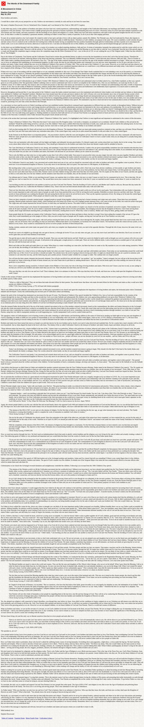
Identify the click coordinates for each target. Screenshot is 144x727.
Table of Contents (7, 718)
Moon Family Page (32, 718)
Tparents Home (19, 718)
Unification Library (46, 718)
